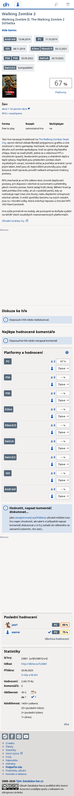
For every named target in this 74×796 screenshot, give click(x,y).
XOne (35, 48)
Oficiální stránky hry (13, 221)
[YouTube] (26, 736)
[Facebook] (12, 736)
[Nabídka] (68, 4)
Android (10, 39)
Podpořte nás (14, 767)
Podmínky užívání (16, 770)
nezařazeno (15, 113)
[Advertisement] (37, 265)
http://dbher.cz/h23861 (34, 664)
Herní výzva (12, 753)
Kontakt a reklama (16, 774)
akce (4, 109)
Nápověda (11, 760)
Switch (44, 58)
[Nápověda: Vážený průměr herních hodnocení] (67, 352)
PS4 (7, 58)
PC (39, 39)
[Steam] (5, 736)
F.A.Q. (9, 757)
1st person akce (18, 109)
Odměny (11, 763)
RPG (4, 113)
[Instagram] (19, 736)
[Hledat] (56, 4)
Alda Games (9, 30)
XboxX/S (47, 48)
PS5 (15, 58)
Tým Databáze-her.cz (29, 781)
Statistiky (11, 750)
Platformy (60, 92)
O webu (10, 743)
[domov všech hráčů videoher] (6, 4)
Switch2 (10, 67)
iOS (8, 48)
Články (9, 746)
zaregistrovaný (23, 517)
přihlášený (40, 517)
